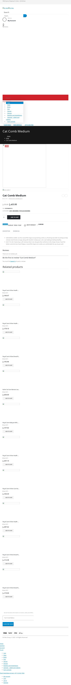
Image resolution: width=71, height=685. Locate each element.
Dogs (8, 105)
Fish (8, 109)
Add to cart (15, 217)
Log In (5, 680)
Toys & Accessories (24, 211)
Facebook (10, 225)
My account (6, 676)
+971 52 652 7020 (28, 125)
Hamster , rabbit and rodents (12, 118)
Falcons (9, 113)
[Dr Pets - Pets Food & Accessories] (8, 8)
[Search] (25, 15)
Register (5, 683)
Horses (9, 111)
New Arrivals (17, 125)
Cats (8, 103)
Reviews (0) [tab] (16, 231)
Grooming (15, 211)
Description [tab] (6, 231)
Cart (4, 678)
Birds (8, 107)
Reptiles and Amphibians (14, 115)
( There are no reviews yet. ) (15, 198)
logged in (13, 261)
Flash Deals (7, 125)
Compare (5, 224)
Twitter (15, 225)
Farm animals (11, 121)
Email (19, 225)
